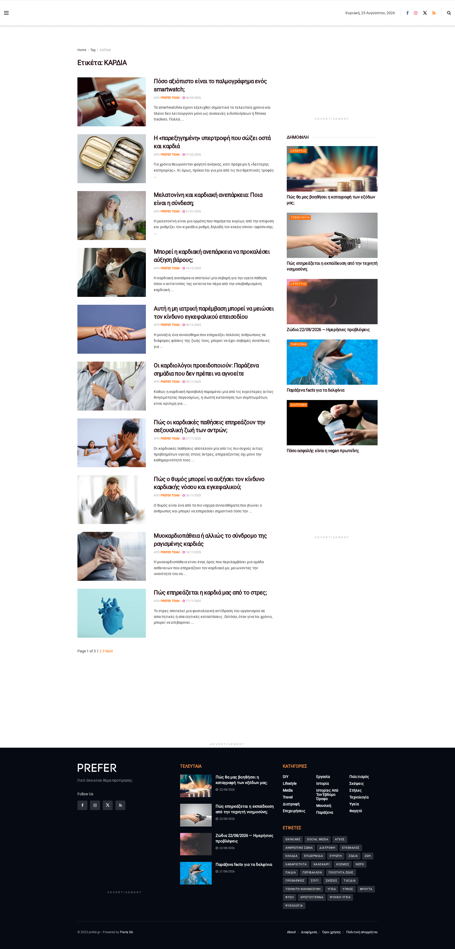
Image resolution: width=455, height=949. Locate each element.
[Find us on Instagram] (416, 13)
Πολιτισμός (359, 777)
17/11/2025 (193, 601)
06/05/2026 (193, 97)
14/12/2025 (193, 268)
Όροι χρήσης (331, 932)
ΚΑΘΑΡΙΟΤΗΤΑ (296, 864)
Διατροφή (298, 405)
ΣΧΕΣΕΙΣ (331, 880)
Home (81, 50)
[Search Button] (449, 13)
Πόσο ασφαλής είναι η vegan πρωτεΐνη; (323, 450)
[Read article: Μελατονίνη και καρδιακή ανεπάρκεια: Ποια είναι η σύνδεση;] (111, 215)
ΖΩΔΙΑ (353, 856)
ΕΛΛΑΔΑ (291, 856)
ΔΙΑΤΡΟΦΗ (327, 848)
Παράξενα (298, 344)
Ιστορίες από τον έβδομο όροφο (327, 794)
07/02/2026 (193, 154)
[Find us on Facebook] (407, 13)
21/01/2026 (193, 211)
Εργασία (323, 777)
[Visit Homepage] (42, 13)
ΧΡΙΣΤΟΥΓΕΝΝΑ (311, 897)
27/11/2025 (193, 438)
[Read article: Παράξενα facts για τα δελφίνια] (332, 362)
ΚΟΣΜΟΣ (342, 864)
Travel (288, 797)
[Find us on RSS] (434, 13)
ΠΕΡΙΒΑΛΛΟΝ (312, 872)
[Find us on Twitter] (425, 13)
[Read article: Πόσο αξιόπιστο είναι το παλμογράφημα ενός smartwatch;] (111, 101)
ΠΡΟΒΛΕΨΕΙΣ (294, 880)
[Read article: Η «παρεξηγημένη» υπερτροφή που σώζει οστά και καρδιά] (111, 158)
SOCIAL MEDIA (317, 839)
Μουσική (323, 805)
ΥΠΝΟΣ (348, 889)
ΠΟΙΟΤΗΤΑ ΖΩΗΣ (341, 872)
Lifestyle (298, 151)
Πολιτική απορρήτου (362, 932)
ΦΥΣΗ (289, 897)
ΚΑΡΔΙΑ (105, 50)
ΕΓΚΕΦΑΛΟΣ (350, 848)
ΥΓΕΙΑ (332, 889)
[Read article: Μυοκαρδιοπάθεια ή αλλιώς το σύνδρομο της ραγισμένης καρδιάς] (111, 556)
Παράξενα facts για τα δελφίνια (315, 390)
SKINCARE (292, 839)
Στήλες (355, 790)
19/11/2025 (193, 552)
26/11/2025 (193, 495)
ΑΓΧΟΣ (340, 839)
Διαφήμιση (309, 932)
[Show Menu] (6, 13)
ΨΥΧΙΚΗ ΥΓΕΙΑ (340, 897)
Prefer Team (170, 97)
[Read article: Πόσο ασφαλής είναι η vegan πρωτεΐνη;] (332, 423)
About (291, 932)
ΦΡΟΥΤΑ (366, 889)
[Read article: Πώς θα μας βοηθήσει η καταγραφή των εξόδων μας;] (332, 169)
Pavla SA (126, 932)
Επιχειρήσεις (294, 811)
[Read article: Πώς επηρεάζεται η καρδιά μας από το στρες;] (111, 613)
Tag (93, 50)
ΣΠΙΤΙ (315, 880)
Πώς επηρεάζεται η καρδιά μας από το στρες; (210, 592)
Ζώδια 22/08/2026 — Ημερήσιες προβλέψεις (328, 329)
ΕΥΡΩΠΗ (336, 856)
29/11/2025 (193, 381)
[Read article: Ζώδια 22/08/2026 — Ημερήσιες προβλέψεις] (332, 301)
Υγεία (354, 804)
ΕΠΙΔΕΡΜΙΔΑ (313, 856)
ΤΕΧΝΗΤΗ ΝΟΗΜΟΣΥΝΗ (303, 889)
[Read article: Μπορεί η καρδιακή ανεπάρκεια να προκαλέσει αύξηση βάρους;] (111, 272)
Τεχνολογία (300, 217)
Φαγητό (355, 811)
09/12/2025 (193, 325)
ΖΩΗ (368, 856)
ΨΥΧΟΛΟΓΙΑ (294, 905)
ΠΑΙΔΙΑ (290, 872)
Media (288, 790)
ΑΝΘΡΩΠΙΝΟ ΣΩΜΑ (299, 848)
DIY (285, 777)
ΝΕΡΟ (360, 864)
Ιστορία (322, 783)
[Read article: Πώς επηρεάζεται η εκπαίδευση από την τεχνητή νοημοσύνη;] (332, 235)
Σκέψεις (356, 783)
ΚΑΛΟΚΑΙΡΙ (322, 864)
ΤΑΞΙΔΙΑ (350, 880)
